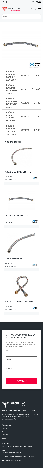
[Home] (11, 9)
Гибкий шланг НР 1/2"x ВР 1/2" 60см (20, 302)
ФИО (7, 351)
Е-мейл (8, 360)
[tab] (21, 75)
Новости (5, 435)
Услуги (4, 431)
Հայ (32, 2)
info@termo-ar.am (14, 460)
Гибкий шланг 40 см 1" (14, 259)
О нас (4, 438)
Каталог (5, 428)
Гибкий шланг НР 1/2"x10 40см (18, 172)
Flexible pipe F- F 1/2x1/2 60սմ (17, 215)
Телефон (9, 369)
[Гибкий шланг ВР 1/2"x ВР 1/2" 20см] (21, 45)
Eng (36, 2)
